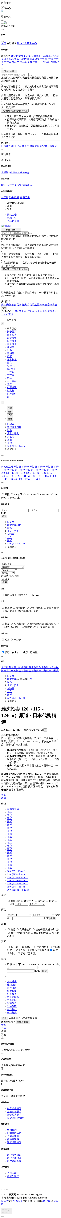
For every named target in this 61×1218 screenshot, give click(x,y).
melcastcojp (23, 172)
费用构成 (12, 1130)
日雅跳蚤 (36, 56)
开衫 (9, 443)
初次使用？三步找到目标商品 (14, 111)
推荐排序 (26, 667)
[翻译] (30, 75)
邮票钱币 (37, 62)
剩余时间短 (13, 997)
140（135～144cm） (42, 476)
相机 (13, 146)
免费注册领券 (23, 1022)
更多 (3, 795)
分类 (10, 411)
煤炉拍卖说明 (14, 1114)
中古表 (7, 62)
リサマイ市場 (14, 185)
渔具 (32, 59)
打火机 (46, 62)
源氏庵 (26, 197)
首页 (3, 43)
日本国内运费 (14, 1133)
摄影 (16, 59)
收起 (3, 798)
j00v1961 (13, 172)
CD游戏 (49, 59)
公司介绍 (12, 1173)
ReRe (4, 185)
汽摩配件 (55, 62)
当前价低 (24, 670)
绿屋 (16, 197)
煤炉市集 (26, 56)
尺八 (19, 146)
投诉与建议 (13, 1176)
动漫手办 (39, 59)
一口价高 (54, 670)
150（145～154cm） (17, 886)
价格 (10, 415)
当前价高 (34, 670)
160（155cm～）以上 (30, 479)
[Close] (2, 455)
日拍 (19, 427)
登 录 (4, 1018)
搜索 (4, 308)
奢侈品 (10, 59)
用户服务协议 (14, 1155)
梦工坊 (4, 197)
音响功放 (52, 146)
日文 (7, 579)
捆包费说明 (13, 1139)
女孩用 (10, 436)
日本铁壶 (6, 146)
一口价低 (44, 670)
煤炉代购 (46, 1201)
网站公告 (22, 43)
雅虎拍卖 (16, 56)
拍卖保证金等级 (15, 1117)
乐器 (29, 62)
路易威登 (35, 146)
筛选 (10, 419)
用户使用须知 (14, 1158)
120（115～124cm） (17, 446)
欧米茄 (43, 146)
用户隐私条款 (14, 1161)
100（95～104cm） (11, 473)
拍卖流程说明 (14, 1108)
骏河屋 (55, 56)
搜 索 (4, 582)
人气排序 (6, 667)
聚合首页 (12, 331)
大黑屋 (4, 172)
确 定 (44, 971)
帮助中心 (32, 43)
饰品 (14, 62)
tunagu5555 (27, 185)
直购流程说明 (14, 1111)
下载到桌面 (13, 221)
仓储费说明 (13, 1136)
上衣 (9, 440)
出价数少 (46, 667)
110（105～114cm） (31, 473)
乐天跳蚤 (46, 56)
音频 (3, 59)
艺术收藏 (24, 59)
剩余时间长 (13, 670)
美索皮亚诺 (7, 466)
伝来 (11, 197)
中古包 (10, 372)
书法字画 (22, 62)
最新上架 (16, 667)
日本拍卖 (12, 334)
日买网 (10, 424)
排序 (10, 408)
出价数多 (36, 667)
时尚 (9, 430)
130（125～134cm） (21, 476)
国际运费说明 (14, 1142)
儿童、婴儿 (13, 433)
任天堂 (25, 146)
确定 (4, 516)
